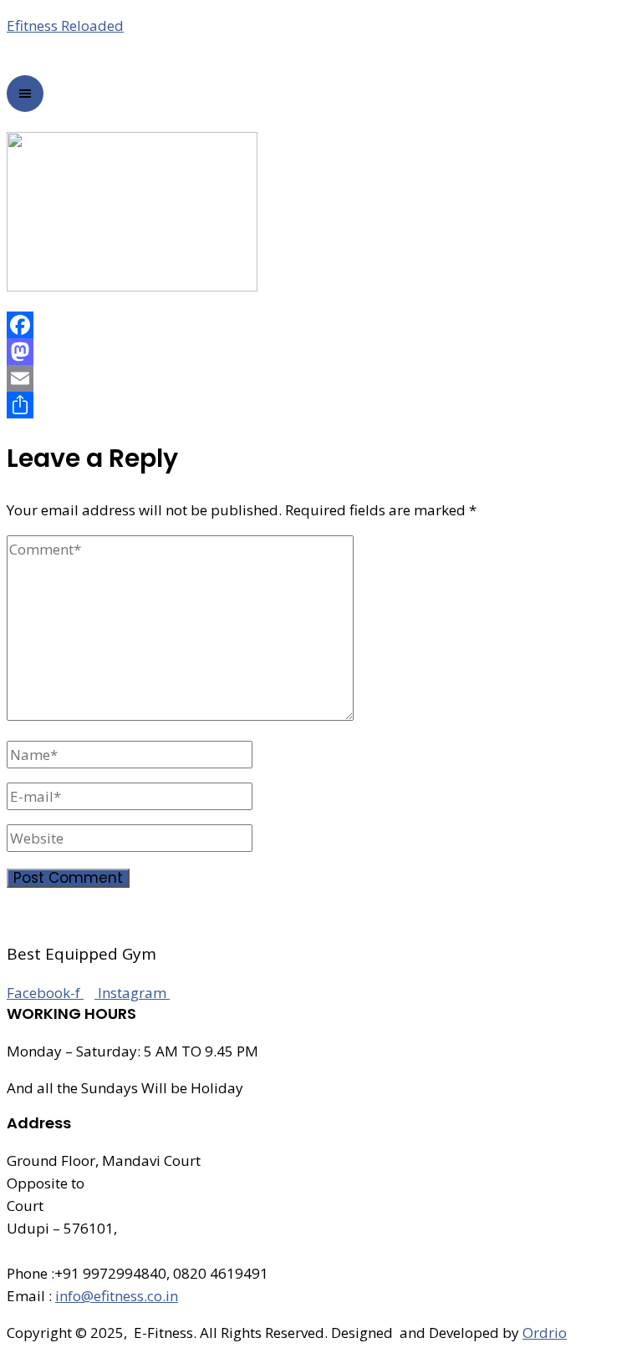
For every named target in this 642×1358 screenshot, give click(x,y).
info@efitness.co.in (116, 1295)
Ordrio (544, 1332)
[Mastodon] (321, 351)
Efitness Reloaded (65, 25)
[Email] (321, 378)
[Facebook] (321, 325)
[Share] (321, 405)
